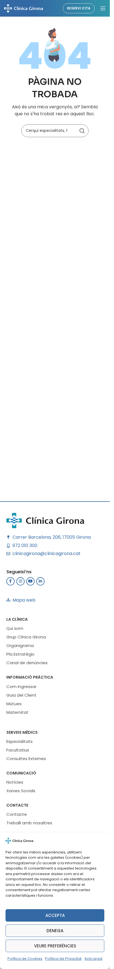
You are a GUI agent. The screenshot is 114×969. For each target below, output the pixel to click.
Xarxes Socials (20, 791)
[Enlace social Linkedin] (40, 581)
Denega (54, 931)
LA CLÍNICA (17, 619)
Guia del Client (21, 695)
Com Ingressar (21, 686)
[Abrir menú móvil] (102, 8)
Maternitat (17, 712)
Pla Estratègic (20, 654)
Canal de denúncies (27, 663)
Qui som (14, 628)
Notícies (14, 782)
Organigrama (20, 645)
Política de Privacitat (63, 958)
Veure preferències (55, 946)
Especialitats (19, 741)
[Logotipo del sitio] (23, 8)
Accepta (55, 915)
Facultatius (17, 750)
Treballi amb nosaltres (29, 823)
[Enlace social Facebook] (10, 581)
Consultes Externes (26, 758)
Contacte (17, 805)
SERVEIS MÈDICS (22, 732)
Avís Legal (93, 958)
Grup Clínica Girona (26, 637)
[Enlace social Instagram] (20, 581)
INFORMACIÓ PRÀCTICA (29, 677)
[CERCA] (82, 130)
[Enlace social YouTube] (30, 581)
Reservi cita (78, 8)
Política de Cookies (24, 958)
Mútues (14, 704)
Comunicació (21, 773)
